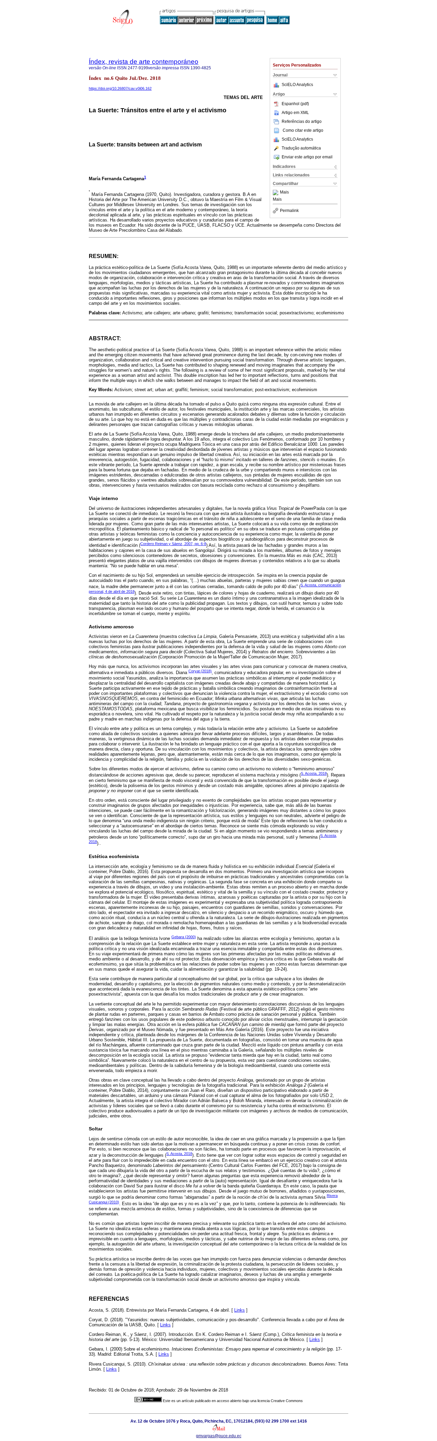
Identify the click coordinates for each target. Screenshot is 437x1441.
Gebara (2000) (183, 937)
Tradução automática (301, 148)
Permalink (289, 210)
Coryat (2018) (200, 671)
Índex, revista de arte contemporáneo (143, 61)
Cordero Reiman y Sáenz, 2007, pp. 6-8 (173, 544)
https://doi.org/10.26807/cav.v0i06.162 (120, 88)
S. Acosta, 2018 (314, 773)
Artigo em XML (295, 112)
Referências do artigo (302, 121)
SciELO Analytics (297, 84)
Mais (284, 192)
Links (239, 1310)
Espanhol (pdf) (295, 103)
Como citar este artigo (303, 130)
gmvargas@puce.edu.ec (218, 1435)
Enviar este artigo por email (307, 157)
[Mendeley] (276, 192)
